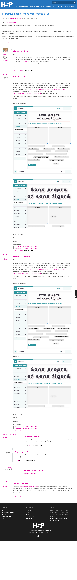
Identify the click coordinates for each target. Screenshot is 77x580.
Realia (5, 74)
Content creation (11, 22)
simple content (26, 61)
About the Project (55, 520)
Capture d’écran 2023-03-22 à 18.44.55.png (26, 248)
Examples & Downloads (8, 512)
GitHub (28, 514)
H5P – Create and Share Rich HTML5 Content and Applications (7, 4)
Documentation (34, 6)
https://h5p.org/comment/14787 (28, 486)
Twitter (28, 512)
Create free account (69, 6)
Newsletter (29, 518)
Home (3, 510)
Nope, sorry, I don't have (23, 452)
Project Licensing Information (58, 518)
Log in (60, 6)
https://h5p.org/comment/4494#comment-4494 (27, 93)
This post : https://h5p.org (22, 483)
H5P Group (48, 530)
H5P (38, 525)
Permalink (5, 60)
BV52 (4, 55)
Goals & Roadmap (6, 516)
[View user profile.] (5, 53)
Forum (54, 6)
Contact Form (30, 516)
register (9, 42)
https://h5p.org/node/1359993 (33, 470)
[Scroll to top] (38, 537)
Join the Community (64, 512)
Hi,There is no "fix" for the (22, 51)
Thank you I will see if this (31, 437)
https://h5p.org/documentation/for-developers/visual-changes (47, 89)
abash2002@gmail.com (15, 18)
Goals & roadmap (46, 6)
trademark (40, 530)
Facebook (28, 510)
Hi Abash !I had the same (21, 77)
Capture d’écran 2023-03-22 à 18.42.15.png (26, 246)
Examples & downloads (21, 6)
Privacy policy (33, 532)
